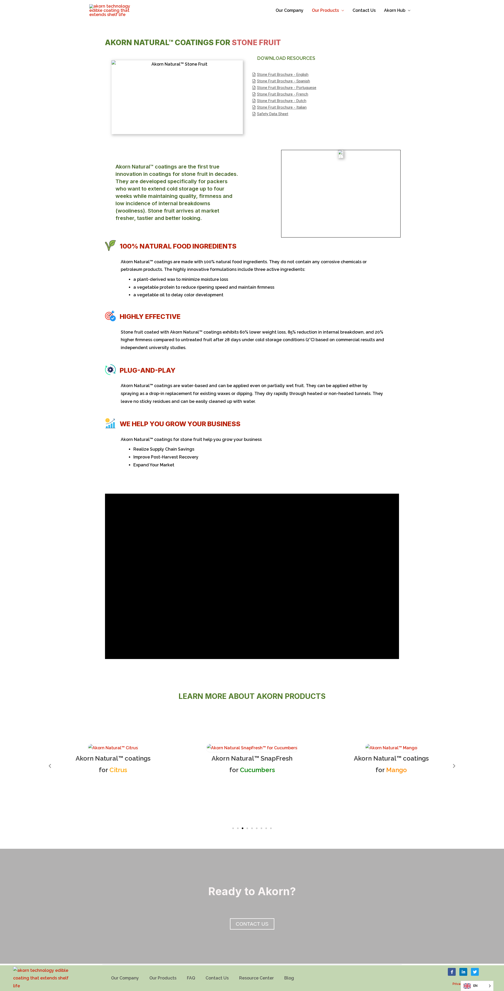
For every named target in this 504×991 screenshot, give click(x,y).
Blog (289, 978)
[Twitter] (475, 972)
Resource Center (256, 978)
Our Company (289, 10)
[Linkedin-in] (463, 972)
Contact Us (364, 10)
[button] (233, 828)
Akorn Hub (394, 10)
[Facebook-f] (452, 972)
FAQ (191, 978)
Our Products (325, 10)
